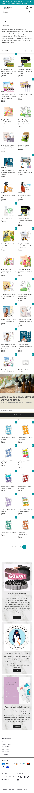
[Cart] (27, 7)
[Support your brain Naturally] (17, 690)
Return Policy (5, 749)
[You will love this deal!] (17, 577)
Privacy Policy (5, 747)
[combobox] (17, 12)
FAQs (3, 742)
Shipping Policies (6, 744)
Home (3, 18)
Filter (6, 50)
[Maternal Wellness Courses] (17, 637)
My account (5, 754)
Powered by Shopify (21, 789)
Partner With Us (6, 752)
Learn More (19, 3)
